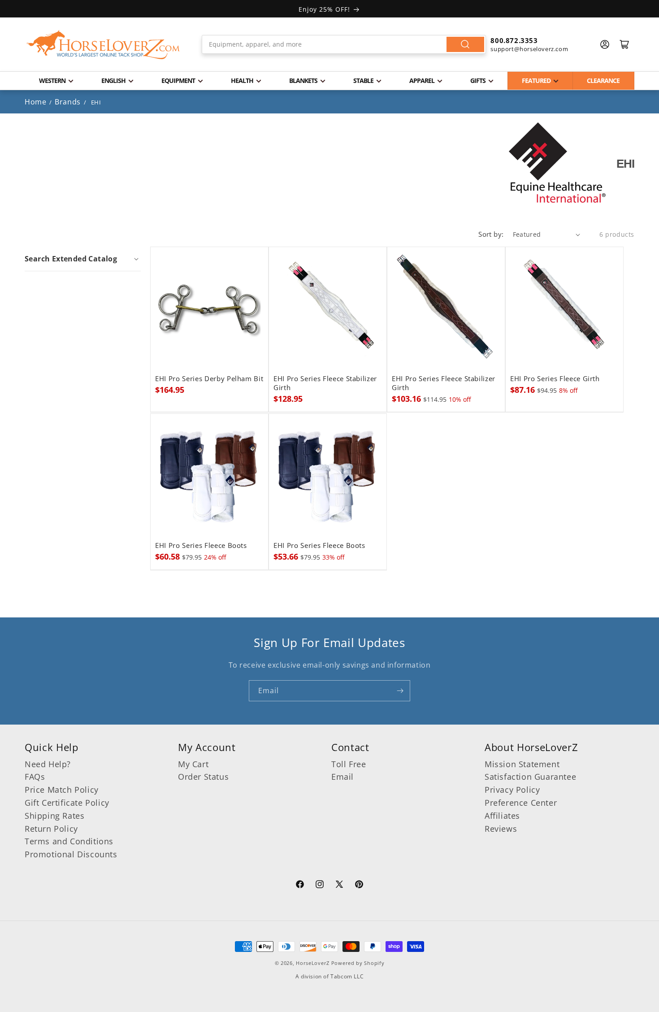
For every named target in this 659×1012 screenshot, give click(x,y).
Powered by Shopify (358, 963)
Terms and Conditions (69, 841)
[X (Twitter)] (339, 885)
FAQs (35, 776)
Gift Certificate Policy (67, 802)
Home (35, 102)
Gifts (478, 80)
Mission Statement (522, 764)
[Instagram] (320, 885)
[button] (83, 259)
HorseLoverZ (313, 963)
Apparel (421, 80)
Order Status (203, 776)
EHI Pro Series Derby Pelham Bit (209, 378)
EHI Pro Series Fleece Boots (201, 545)
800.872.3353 (514, 40)
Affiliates (502, 815)
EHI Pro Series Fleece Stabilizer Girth (325, 383)
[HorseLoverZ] (103, 44)
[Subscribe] (400, 690)
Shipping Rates (54, 815)
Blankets (303, 80)
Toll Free (348, 764)
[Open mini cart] (624, 44)
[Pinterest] (359, 885)
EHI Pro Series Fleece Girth (555, 378)
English (113, 80)
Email (342, 776)
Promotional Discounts (71, 854)
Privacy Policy (512, 789)
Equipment (178, 80)
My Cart (193, 764)
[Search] (465, 44)
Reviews (501, 828)
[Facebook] (300, 885)
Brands (68, 102)
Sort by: (490, 234)
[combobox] (344, 44)
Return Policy (51, 828)
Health (242, 80)
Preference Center (521, 802)
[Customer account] (605, 44)
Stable (363, 80)
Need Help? (48, 764)
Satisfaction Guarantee (530, 776)
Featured (536, 80)
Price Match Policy (62, 789)
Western (52, 80)
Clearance (603, 80)
